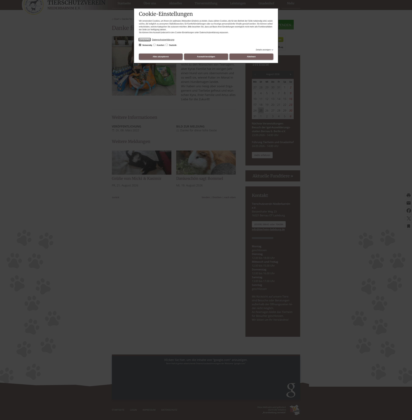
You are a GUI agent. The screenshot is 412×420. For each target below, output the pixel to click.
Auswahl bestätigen (206, 57)
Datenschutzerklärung (163, 39)
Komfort (160, 45)
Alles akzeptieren (161, 57)
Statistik (173, 45)
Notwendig (147, 45)
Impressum (144, 39)
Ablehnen (251, 57)
